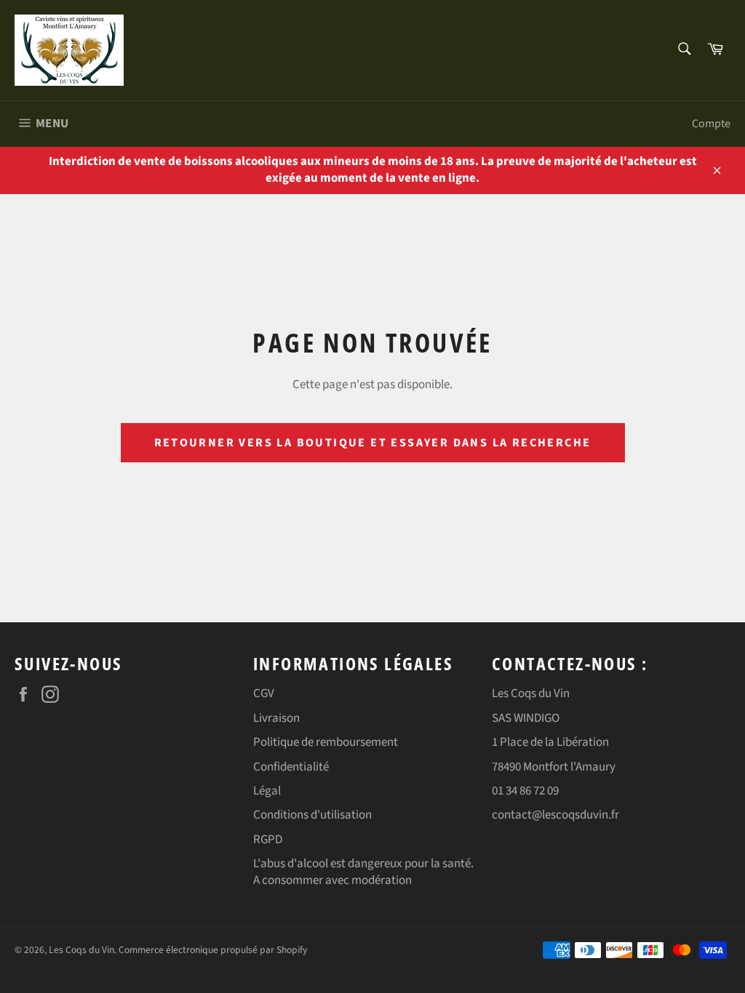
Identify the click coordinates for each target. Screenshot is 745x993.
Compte (711, 124)
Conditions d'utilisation (312, 815)
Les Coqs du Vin (81, 950)
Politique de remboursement (325, 742)
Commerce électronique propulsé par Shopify (213, 950)
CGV (263, 693)
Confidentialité (291, 767)
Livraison (276, 718)
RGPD (267, 839)
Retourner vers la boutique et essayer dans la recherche (372, 443)
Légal (267, 791)
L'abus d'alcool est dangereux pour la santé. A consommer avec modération (363, 872)
